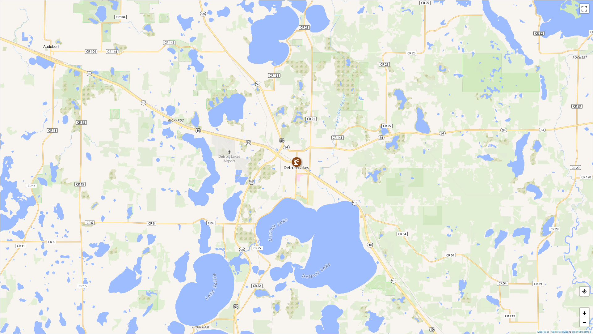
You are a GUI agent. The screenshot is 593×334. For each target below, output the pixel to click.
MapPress (543, 331)
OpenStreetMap (581, 331)
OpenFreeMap (560, 331)
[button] (296, 162)
